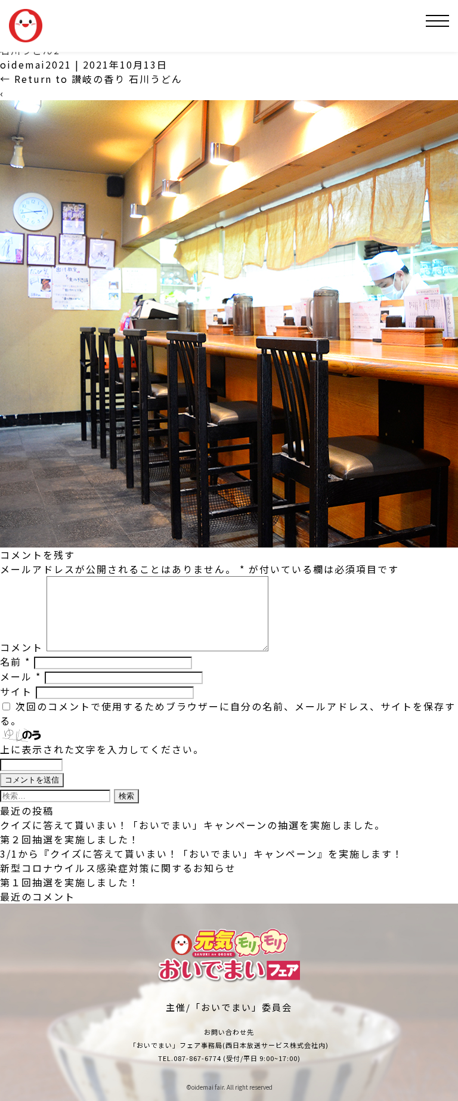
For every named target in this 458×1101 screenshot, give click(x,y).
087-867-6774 (197, 1058)
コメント (21, 647)
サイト (16, 691)
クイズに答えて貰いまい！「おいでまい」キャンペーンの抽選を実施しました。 (192, 825)
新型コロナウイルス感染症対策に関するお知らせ (118, 868)
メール (20, 676)
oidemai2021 (36, 64)
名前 (15, 661)
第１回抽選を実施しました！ (70, 882)
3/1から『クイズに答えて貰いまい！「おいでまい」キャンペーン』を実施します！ (201, 853)
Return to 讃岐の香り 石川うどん (91, 79)
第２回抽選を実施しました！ (70, 839)
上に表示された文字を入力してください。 (102, 749)
